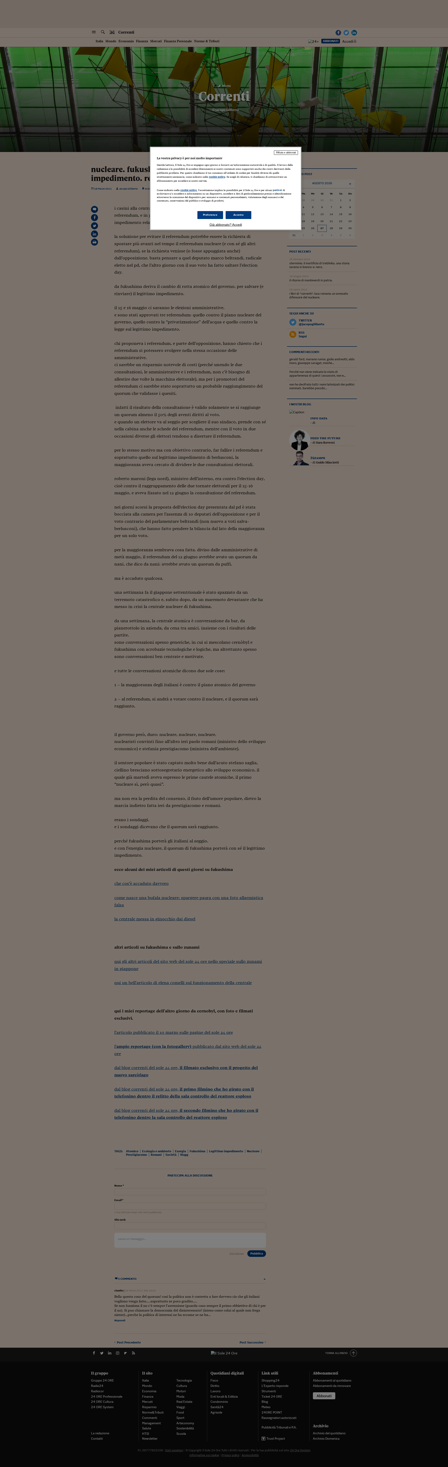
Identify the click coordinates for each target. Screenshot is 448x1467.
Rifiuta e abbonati (286, 152)
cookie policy (217, 176)
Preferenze (210, 214)
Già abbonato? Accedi (226, 224)
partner (277, 190)
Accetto (238, 214)
